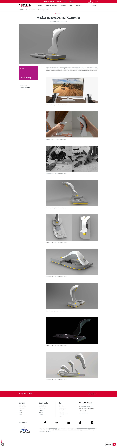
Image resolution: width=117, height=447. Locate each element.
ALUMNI (65, 1)
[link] (25, 406)
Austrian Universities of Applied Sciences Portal (86, 428)
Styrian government (84, 429)
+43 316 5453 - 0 (82, 410)
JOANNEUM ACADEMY (51, 5)
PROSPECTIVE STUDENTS (49, 1)
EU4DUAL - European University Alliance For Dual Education (66, 429)
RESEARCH (63, 5)
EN (97, 1)
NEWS (71, 5)
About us (79, 5)
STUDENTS (58, 1)
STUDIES (40, 5)
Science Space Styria (53, 428)
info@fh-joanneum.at (83, 413)
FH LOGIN (71, 1)
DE (94, 1)
